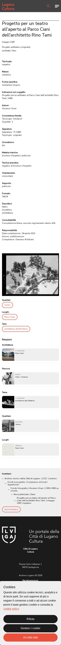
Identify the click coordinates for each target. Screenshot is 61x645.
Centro (7, 305)
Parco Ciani (9, 317)
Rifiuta (30, 619)
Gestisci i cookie (30, 628)
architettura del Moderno (16, 329)
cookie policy (11, 608)
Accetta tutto (30, 637)
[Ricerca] (48, 6)
